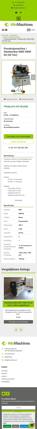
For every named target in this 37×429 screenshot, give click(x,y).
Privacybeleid (5, 381)
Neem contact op (18, 142)
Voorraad (4, 371)
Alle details (18, 200)
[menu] (29, 30)
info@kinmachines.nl (19, 8)
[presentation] (16, 329)
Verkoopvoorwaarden (7, 379)
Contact (3, 376)
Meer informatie (25, 426)
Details (18, 317)
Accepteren (7, 426)
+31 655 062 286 (20, 2)
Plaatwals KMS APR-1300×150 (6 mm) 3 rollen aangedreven (18, 304)
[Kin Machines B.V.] (15, 343)
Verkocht (4, 373)
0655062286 (19, 5)
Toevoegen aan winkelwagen (18, 136)
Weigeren (15, 426)
